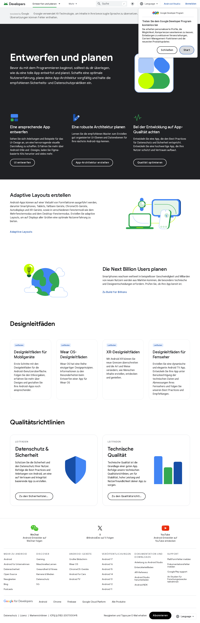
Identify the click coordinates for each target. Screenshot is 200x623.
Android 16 (107, 564)
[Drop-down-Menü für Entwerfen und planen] (61, 3)
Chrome (57, 601)
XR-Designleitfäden (123, 352)
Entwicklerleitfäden (144, 567)
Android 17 (107, 559)
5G (38, 584)
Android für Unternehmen (17, 564)
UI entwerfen (22, 162)
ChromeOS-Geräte (79, 569)
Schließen (167, 50)
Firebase (72, 601)
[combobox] (111, 4)
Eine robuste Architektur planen (98, 127)
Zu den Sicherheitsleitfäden (36, 496)
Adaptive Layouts (21, 231)
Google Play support (177, 571)
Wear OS (73, 564)
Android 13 (107, 579)
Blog (6, 584)
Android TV (74, 579)
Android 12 (107, 584)
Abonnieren (160, 615)
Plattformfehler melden (179, 559)
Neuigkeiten (10, 579)
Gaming (40, 559)
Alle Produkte (118, 601)
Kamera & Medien (45, 574)
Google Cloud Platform (94, 601)
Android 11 (107, 589)
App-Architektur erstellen (92, 162)
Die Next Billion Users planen (134, 269)
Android (8, 559)
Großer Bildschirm (78, 559)
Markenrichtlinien (38, 615)
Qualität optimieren (149, 162)
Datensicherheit (12, 569)
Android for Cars (77, 574)
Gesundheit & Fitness (46, 569)
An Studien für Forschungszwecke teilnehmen (177, 579)
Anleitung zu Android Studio (149, 562)
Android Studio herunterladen (142, 578)
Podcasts (8, 589)
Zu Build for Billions (114, 292)
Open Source (10, 574)
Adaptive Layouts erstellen (40, 195)
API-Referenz (141, 572)
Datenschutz (42, 579)
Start (187, 50)
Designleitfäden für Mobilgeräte (30, 354)
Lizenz (23, 615)
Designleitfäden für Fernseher (169, 354)
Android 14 (107, 574)
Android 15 (107, 569)
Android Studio (172, 3)
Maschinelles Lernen (46, 564)
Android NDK (141, 584)
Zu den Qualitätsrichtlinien (129, 496)
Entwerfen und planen (45, 3)
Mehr (71, 3)
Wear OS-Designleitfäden (73, 354)
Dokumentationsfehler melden (178, 565)
